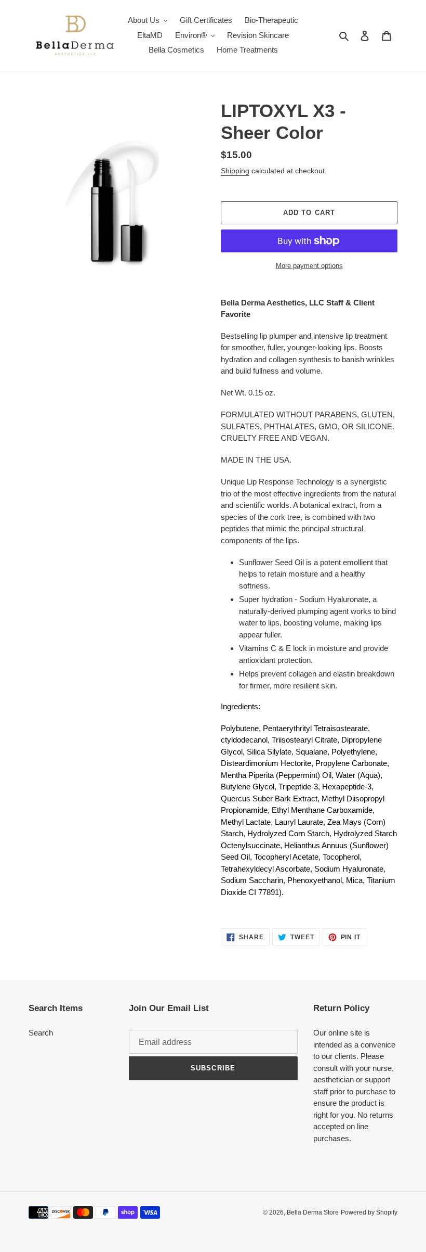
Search (41, 1032)
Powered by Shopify (369, 1212)
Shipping (235, 171)
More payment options (309, 266)
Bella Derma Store (313, 1212)
